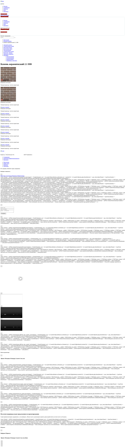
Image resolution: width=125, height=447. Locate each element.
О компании (6, 7)
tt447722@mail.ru (5, 15)
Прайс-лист (6, 163)
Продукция (6, 162)
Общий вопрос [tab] (20, 175)
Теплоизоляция (7, 50)
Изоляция (5, 55)
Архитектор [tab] (9, 175)
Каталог (5, 6)
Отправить (3, 213)
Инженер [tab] (14, 175)
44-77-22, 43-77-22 (5, 2)
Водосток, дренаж (7, 52)
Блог (4, 10)
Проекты (5, 8)
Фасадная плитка (7, 47)
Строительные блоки (8, 46)
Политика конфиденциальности (11, 158)
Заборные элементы (8, 54)
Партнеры (5, 166)
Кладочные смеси (7, 48)
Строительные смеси (8, 51)
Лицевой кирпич (7, 45)
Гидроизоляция (10, 58)
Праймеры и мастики (11, 60)
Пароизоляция (9, 59)
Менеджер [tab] (3, 175)
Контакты (5, 11)
